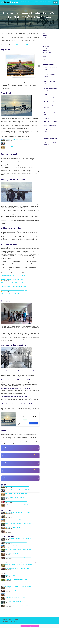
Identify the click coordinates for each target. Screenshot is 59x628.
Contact (35, 3)
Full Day (45, 33)
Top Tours (30, 1)
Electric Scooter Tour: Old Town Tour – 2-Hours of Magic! (17, 568)
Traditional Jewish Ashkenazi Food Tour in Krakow (15, 597)
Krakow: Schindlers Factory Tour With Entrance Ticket (16, 501)
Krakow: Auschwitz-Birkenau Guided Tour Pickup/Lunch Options (14, 290)
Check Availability (33, 423)
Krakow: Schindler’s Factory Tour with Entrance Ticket (16, 146)
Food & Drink (46, 46)
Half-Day (45, 35)
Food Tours (45, 44)
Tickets (49, 1)
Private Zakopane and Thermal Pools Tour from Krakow (16, 579)
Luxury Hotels (46, 50)
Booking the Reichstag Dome (50, 79)
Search (44, 59)
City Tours (45, 40)
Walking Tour (46, 37)
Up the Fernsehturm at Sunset (50, 72)
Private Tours (46, 39)
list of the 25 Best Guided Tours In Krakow (20, 44)
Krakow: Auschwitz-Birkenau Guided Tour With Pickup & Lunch (13, 286)
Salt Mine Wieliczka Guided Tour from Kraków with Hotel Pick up (18, 605)
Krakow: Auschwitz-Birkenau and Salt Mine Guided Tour (12, 293)
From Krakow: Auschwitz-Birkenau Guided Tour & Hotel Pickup (13, 275)
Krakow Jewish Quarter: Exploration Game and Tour (11, 572)
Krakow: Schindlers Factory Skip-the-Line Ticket (15, 497)
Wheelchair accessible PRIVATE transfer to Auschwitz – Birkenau (18, 586)
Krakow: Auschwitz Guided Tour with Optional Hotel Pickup (13, 282)
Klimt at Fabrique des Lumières (50, 110)
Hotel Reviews (45, 48)
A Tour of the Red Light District (50, 85)
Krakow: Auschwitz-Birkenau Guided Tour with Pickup (12, 279)
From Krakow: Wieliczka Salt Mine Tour (13, 527)
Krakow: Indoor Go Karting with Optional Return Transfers (17, 590)
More (55, 2)
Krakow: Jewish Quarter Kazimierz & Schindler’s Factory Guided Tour (19, 564)
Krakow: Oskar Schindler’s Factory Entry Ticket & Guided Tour (17, 143)
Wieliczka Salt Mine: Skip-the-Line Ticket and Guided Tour (17, 139)
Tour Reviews (45, 32)
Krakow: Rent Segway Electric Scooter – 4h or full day (12, 583)
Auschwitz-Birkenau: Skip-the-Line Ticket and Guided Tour (17, 504)
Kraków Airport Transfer (10, 575)
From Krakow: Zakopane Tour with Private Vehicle (15, 601)
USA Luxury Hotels (47, 52)
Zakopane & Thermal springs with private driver (15, 593)
